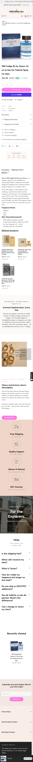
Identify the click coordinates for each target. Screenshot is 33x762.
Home (3, 21)
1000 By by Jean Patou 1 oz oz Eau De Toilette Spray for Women (24, 252)
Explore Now (26, 5)
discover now (9, 417)
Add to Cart (28, 758)
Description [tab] (5, 170)
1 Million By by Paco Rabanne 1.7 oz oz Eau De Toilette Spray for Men (8, 252)
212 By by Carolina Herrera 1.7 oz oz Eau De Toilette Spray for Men (8, 281)
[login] (21, 16)
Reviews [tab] (4, 173)
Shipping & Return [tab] (17, 170)
